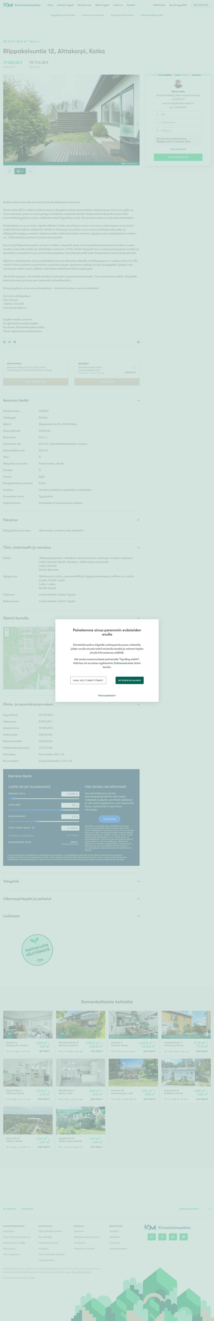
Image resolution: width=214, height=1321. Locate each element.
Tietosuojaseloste (106, 695)
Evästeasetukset (123, 663)
